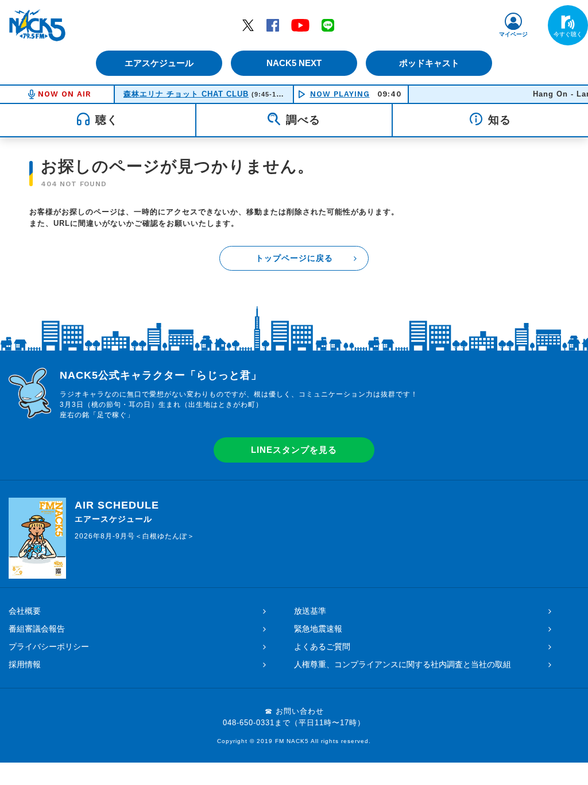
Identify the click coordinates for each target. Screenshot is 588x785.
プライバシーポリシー (49, 646)
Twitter (248, 24)
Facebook (272, 24)
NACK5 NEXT (294, 63)
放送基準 (310, 610)
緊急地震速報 (318, 628)
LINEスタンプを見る (294, 450)
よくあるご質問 (322, 646)
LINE (328, 24)
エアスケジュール (159, 63)
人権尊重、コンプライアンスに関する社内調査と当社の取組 (402, 664)
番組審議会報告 (37, 628)
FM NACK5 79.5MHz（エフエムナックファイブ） (37, 25)
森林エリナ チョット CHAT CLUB (186, 94)
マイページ (513, 34)
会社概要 (25, 610)
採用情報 (25, 664)
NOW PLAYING (340, 94)
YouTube (300, 24)
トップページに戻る (294, 258)
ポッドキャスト (429, 63)
